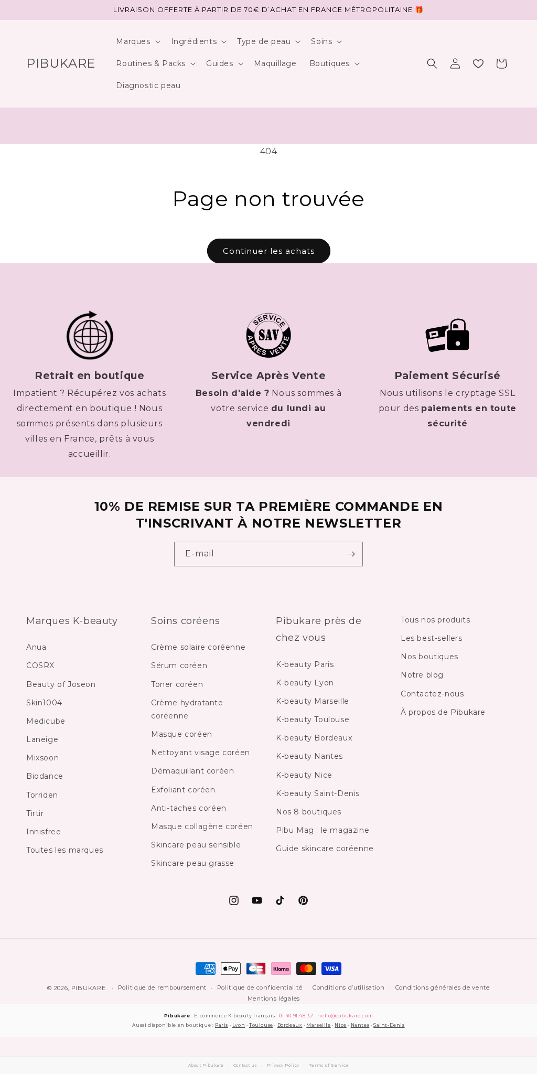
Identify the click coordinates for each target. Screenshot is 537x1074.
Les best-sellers (432, 638)
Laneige (42, 739)
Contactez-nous (432, 694)
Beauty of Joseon (61, 684)
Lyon (238, 1025)
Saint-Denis (389, 1025)
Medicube (46, 721)
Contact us (245, 1065)
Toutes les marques (64, 850)
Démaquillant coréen (192, 771)
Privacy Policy (283, 1065)
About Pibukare (206, 1065)
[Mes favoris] (478, 63)
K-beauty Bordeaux (314, 738)
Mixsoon (42, 757)
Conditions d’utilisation (349, 987)
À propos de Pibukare (443, 712)
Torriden (42, 795)
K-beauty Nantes (309, 756)
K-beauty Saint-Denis (318, 793)
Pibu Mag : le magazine (322, 830)
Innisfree (43, 831)
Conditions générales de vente (442, 987)
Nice (340, 1025)
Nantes (360, 1025)
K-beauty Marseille (312, 701)
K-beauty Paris (305, 664)
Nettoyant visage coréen (200, 752)
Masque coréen (181, 734)
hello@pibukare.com (345, 1015)
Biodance (44, 776)
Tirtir (35, 813)
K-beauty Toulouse (312, 719)
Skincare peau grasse (192, 863)
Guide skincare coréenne (325, 848)
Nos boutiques (429, 656)
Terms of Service (329, 1065)
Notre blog (422, 675)
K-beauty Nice (304, 775)
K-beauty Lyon (305, 683)
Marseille (318, 1025)
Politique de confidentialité (260, 987)
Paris (221, 1025)
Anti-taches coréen (189, 808)
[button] (137, 41)
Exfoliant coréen (183, 789)
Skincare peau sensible (196, 845)
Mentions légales (274, 998)
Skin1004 (44, 702)
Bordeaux (290, 1025)
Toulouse (261, 1025)
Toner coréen (177, 684)
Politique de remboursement (162, 987)
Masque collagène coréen (202, 826)
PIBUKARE (88, 988)
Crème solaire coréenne (198, 647)
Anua (36, 647)
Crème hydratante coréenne (187, 709)
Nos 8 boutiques (308, 812)
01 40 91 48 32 (296, 1015)
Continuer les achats (269, 251)
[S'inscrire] (350, 554)
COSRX (40, 665)
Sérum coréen (179, 665)
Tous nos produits (435, 620)
